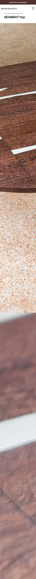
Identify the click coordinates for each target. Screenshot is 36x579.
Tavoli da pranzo (11, 13)
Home (5, 13)
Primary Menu (33, 8)
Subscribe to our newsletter (18, 2)
